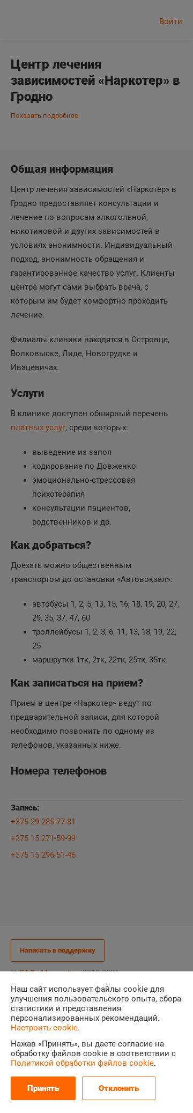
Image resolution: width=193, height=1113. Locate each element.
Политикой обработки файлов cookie (82, 1063)
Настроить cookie (44, 1028)
